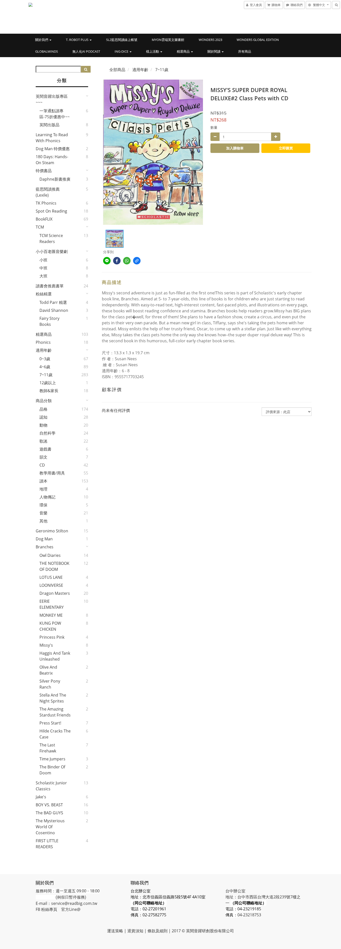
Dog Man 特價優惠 (53, 148)
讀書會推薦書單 (50, 286)
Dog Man (44, 539)
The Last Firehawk (47, 748)
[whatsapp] (127, 260)
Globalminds (46, 51)
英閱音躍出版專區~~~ (52, 99)
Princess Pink (51, 637)
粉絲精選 (44, 294)
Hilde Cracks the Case (55, 734)
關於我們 (42, 39)
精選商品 (183, 51)
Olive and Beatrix (48, 670)
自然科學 (47, 433)
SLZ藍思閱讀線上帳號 (121, 39)
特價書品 (44, 170)
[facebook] (117, 260)
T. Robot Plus (77, 39)
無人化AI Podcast (86, 51)
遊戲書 (45, 449)
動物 (43, 425)
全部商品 (117, 69)
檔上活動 (153, 51)
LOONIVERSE (51, 585)
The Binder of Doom (52, 770)
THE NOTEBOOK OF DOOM (54, 566)
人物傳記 (47, 497)
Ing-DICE (122, 51)
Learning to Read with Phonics (52, 137)
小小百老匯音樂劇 (52, 251)
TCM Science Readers (51, 238)
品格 (43, 409)
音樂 (43, 513)
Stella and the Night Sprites (52, 698)
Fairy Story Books (49, 321)
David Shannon (53, 310)
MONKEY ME (51, 615)
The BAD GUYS (49, 813)
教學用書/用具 (52, 473)
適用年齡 (44, 350)
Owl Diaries (50, 555)
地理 (43, 489)
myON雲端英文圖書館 (168, 39)
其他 (43, 521)
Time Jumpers (52, 759)
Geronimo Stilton (52, 531)
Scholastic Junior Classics (51, 786)
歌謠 (43, 441)
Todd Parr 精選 (53, 302)
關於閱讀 (214, 51)
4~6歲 (44, 366)
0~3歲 (44, 358)
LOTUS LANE (51, 577)
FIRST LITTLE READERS (47, 843)
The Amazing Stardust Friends (55, 712)
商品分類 (44, 400)
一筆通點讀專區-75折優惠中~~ (54, 113)
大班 (43, 276)
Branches (44, 547)
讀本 (43, 481)
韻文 (43, 457)
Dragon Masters (54, 593)
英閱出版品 (49, 124)
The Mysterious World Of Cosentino (50, 826)
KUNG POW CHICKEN (50, 626)
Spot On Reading (51, 211)
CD (42, 465)
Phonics (43, 342)
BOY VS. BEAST (49, 805)
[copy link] (137, 260)
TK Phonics (46, 203)
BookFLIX (44, 219)
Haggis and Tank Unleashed (54, 656)
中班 (43, 268)
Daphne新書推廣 (54, 179)
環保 (43, 505)
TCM (40, 227)
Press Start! (50, 723)
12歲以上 (47, 382)
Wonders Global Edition (258, 39)
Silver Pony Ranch (49, 684)
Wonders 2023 (210, 39)
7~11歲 (45, 374)
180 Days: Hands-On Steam (52, 159)
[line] (107, 260)
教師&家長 (48, 390)
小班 (43, 260)
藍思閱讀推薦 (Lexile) (48, 192)
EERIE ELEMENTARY (51, 604)
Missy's (46, 645)
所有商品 (244, 51)
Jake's (41, 797)
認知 (43, 417)
